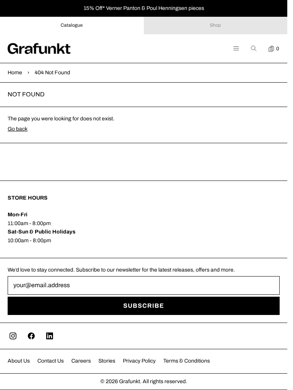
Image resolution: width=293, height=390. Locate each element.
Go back (17, 129)
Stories (106, 361)
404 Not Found (52, 72)
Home (15, 72)
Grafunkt (129, 381)
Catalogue (72, 25)
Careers (81, 361)
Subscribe (143, 305)
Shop (215, 25)
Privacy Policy (139, 361)
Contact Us (50, 361)
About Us (19, 361)
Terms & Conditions (186, 361)
